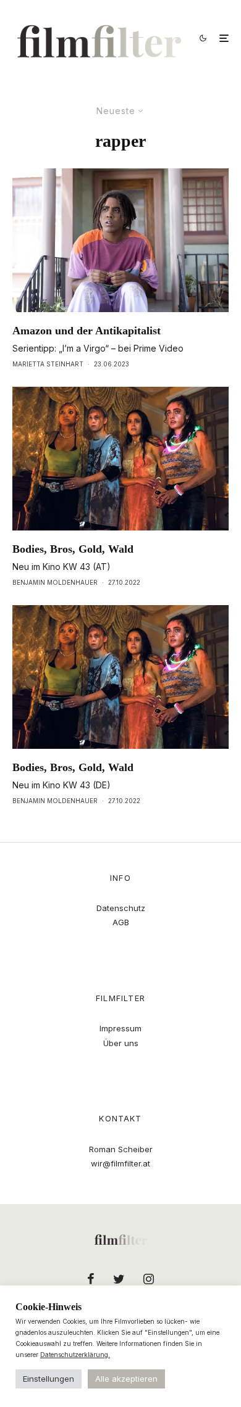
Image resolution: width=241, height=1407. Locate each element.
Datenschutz (120, 908)
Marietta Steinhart (47, 364)
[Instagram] (148, 1278)
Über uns (120, 1043)
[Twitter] (119, 1278)
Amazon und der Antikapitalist (86, 330)
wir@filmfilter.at (120, 1163)
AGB (120, 922)
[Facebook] (91, 1278)
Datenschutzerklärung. (75, 1354)
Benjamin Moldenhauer (55, 582)
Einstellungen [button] (48, 1379)
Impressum (120, 1028)
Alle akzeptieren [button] (126, 1379)
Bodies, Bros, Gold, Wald (72, 549)
